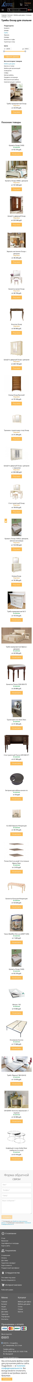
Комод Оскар (16, 576)
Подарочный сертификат (10, 1268)
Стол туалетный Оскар (17, 503)
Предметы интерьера (11, 77)
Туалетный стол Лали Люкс (16, 720)
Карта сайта (5, 1246)
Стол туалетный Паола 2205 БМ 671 (16, 755)
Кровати (6, 28)
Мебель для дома (9, 64)
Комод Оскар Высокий (16, 395)
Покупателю (10, 1250)
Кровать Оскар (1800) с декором (16, 181)
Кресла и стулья (9, 66)
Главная (4, 1302)
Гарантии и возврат (8, 1263)
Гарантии (4, 1314)
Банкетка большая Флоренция (16, 899)
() (31, 10)
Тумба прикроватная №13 (16, 611)
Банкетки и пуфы (9, 39)
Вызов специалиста (8, 1280)
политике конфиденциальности (13, 1367)
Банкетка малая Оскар (16, 289)
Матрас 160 (16, 1005)
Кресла (20, 1312)
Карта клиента (6, 1265)
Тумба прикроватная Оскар (16, 104)
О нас (3, 1238)
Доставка (4, 1260)
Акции (3, 1307)
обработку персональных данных (14, 1222)
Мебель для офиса (24, 1302)
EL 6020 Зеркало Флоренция (17, 826)
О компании (10, 1233)
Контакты (4, 1319)
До (23, 49)
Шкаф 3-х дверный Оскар (16, 216)
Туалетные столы (9, 42)
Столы (20, 1307)
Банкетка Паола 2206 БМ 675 (16, 684)
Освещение (7, 70)
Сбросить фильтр (12, 57)
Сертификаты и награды (10, 1243)
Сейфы (6, 73)
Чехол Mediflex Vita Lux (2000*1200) (16, 934)
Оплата (4, 1258)
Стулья (20, 1309)
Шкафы (6, 30)
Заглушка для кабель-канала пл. (16, 790)
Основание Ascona (16, 1040)
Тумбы (6, 33)
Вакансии (4, 1241)
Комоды (6, 37)
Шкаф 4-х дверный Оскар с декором (16, 360)
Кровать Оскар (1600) (16, 145)
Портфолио (5, 1317)
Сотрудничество (12, 1273)
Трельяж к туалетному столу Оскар (16, 430)
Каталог (4, 1304)
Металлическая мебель (11, 79)
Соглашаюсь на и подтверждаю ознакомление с (16, 1222)
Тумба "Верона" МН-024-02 (16, 1075)
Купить (16, 112)
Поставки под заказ (8, 1278)
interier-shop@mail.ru (10, 1358)
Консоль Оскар (16, 324)
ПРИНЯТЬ (7, 1379)
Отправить (7, 1217)
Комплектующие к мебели (12, 82)
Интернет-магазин (13, 1285)
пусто (28, 4)
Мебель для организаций (12, 68)
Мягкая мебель (9, 75)
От (4, 49)
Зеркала (6, 35)
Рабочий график (7, 1290)
